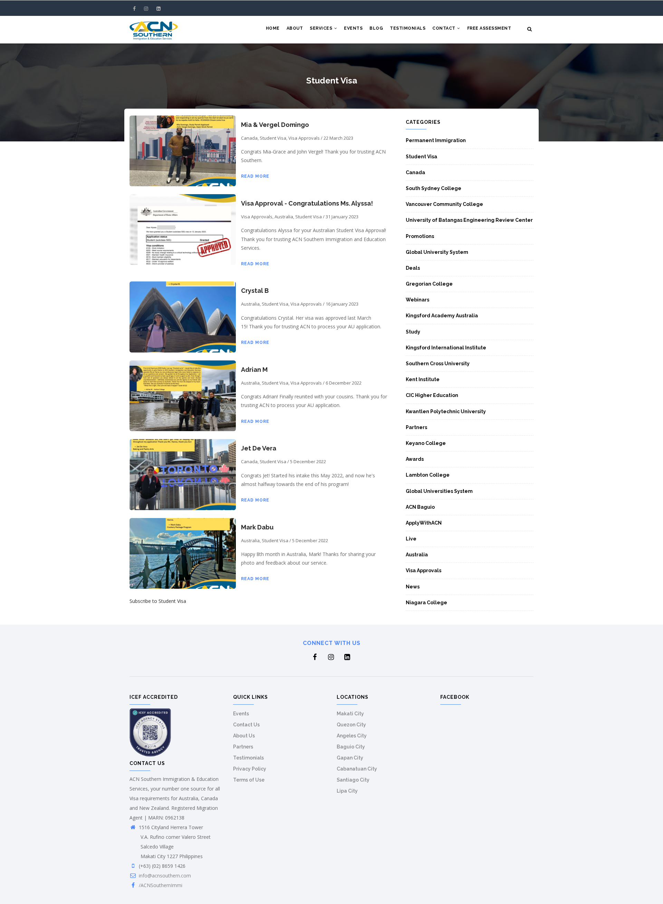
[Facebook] (135, 8)
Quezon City (351, 724)
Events (353, 28)
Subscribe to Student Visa (157, 601)
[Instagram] (147, 8)
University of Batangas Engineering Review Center (469, 220)
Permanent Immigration (436, 140)
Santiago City (353, 780)
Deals (413, 268)
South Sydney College (433, 188)
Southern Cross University (438, 363)
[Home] (153, 29)
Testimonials (407, 28)
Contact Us (246, 724)
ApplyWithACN (424, 523)
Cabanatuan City (357, 769)
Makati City (350, 713)
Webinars (417, 299)
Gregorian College (429, 284)
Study (413, 332)
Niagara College (426, 602)
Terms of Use (249, 780)
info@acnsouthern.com (165, 875)
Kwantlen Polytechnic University (446, 411)
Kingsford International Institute (446, 347)
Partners (416, 427)
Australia (417, 554)
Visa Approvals (423, 570)
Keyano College (426, 443)
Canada (415, 172)
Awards (415, 459)
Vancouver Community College (444, 204)
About (295, 28)
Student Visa (421, 156)
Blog (376, 28)
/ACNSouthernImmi (160, 885)
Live (411, 539)
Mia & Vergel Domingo (275, 124)
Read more (255, 176)
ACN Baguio (420, 507)
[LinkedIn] (158, 8)
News (413, 586)
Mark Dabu (257, 527)
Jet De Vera (258, 448)
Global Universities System (439, 491)
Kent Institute (423, 379)
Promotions (420, 236)
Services (322, 28)
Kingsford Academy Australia (442, 315)
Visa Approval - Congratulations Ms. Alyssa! (307, 203)
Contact (444, 28)
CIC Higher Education (432, 395)
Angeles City (352, 735)
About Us (244, 735)
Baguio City (351, 746)
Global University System (437, 252)
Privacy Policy (249, 769)
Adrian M (254, 369)
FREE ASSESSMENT (489, 28)
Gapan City (350, 758)
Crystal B (255, 290)
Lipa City (347, 791)
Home (273, 28)
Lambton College (428, 475)
